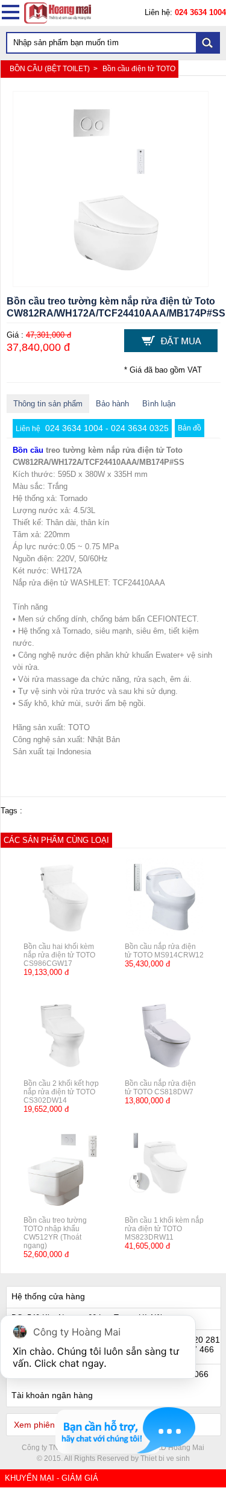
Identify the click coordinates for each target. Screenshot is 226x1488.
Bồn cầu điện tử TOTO (138, 69)
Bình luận (158, 403)
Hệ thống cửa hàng (48, 1296)
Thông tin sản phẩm (48, 403)
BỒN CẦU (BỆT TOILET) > (54, 69)
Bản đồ (189, 428)
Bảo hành (112, 403)
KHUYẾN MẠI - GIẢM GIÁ (51, 1478)
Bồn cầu (28, 450)
